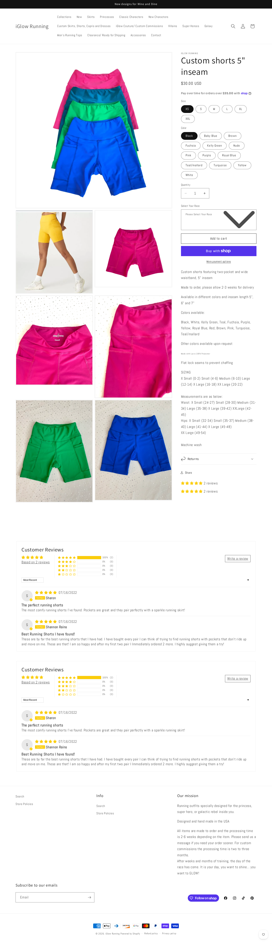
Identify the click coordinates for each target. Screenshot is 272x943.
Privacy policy (169, 933)
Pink (188, 155)
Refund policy (151, 933)
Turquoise (220, 165)
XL (240, 109)
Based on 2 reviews (36, 562)
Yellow (242, 165)
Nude (236, 146)
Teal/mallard (194, 165)
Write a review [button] (237, 558)
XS (187, 109)
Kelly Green (214, 146)
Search (20, 796)
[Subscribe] (89, 897)
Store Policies (24, 804)
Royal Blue (229, 155)
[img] (46, 592)
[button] (233, 26)
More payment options (218, 261)
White (189, 175)
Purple (207, 155)
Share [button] (188, 472)
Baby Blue (210, 136)
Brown (232, 136)
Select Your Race (190, 206)
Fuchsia (191, 146)
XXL (188, 119)
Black (189, 136)
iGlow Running (112, 933)
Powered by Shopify (130, 933)
